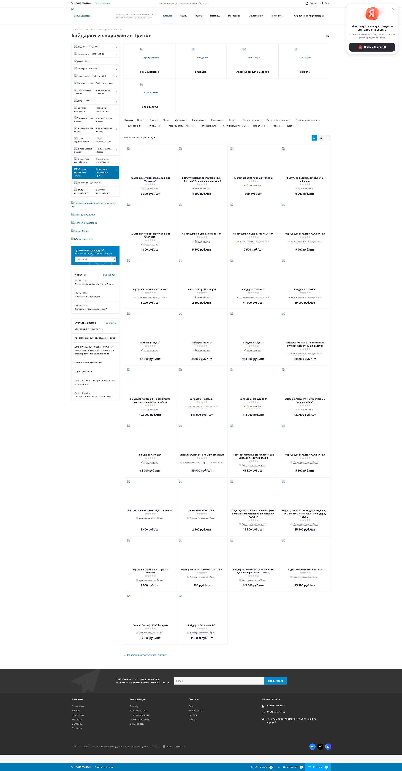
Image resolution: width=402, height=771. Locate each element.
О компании (78, 706)
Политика (76, 728)
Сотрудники (77, 714)
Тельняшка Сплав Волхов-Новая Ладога (94, 284)
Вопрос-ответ (196, 710)
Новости (75, 710)
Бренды (193, 714)
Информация (137, 699)
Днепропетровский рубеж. (88, 296)
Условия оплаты (139, 710)
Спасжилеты (150, 106)
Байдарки (201, 71)
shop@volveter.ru (276, 711)
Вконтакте (312, 746)
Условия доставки (139, 714)
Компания (77, 699)
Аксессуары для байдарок (252, 71)
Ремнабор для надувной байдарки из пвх (95, 337)
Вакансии (76, 719)
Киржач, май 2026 (83, 371)
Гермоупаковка (150, 71)
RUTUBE (320, 746)
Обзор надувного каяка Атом (89, 328)
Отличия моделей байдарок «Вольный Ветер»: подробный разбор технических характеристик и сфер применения (94, 350)
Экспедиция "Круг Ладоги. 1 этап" (91, 308)
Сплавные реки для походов (88, 362)
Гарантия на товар (140, 719)
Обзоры (193, 719)
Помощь (134, 706)
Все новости (109, 274)
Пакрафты (304, 71)
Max (328, 746)
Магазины (77, 723)
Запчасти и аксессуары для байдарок (147, 654)
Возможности (137, 723)
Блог (191, 706)
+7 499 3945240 (275, 705)
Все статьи (110, 322)
